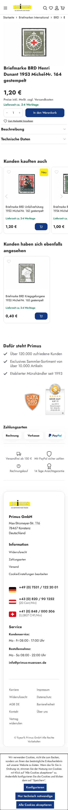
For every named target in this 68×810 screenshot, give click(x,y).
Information (18, 544)
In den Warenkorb (45, 113)
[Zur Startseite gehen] (22, 8)
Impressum (43, 690)
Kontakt (13, 711)
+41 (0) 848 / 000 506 (37, 611)
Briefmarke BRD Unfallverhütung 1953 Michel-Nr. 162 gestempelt (25, 209)
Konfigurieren (35, 787)
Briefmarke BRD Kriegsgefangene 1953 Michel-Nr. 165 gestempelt (25, 298)
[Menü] (6, 8)
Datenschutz (44, 697)
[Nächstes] (61, 196)
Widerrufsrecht (18, 552)
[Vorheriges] (6, 196)
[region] (34, 44)
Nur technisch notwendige (35, 796)
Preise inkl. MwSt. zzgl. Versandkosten (28, 99)
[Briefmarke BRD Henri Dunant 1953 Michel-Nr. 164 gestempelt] (34, 44)
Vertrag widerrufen (15, 721)
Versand (14, 567)
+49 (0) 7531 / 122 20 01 (38, 587)
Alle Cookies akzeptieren (35, 805)
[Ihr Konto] (57, 8)
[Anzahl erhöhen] (20, 112)
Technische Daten (15, 139)
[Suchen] (45, 8)
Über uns (42, 711)
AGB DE (14, 704)
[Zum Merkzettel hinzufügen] (9, 172)
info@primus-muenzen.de (27, 662)
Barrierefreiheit (46, 704)
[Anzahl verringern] (7, 112)
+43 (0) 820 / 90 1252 (36, 599)
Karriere (14, 690)
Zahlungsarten (17, 559)
